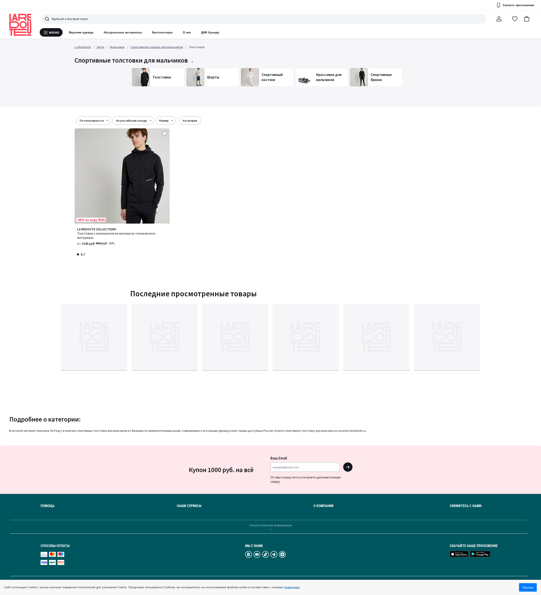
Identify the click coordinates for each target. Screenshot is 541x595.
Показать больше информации (270, 525)
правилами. (292, 587)
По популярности (92, 120)
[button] (527, 19)
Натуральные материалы (123, 32)
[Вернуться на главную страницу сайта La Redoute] (20, 25)
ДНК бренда (210, 32)
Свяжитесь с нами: (466, 506)
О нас (187, 32)
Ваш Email (278, 458)
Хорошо (527, 587)
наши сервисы (189, 506)
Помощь (48, 506)
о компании (323, 506)
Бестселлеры (162, 32)
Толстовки (197, 47)
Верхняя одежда (81, 32)
